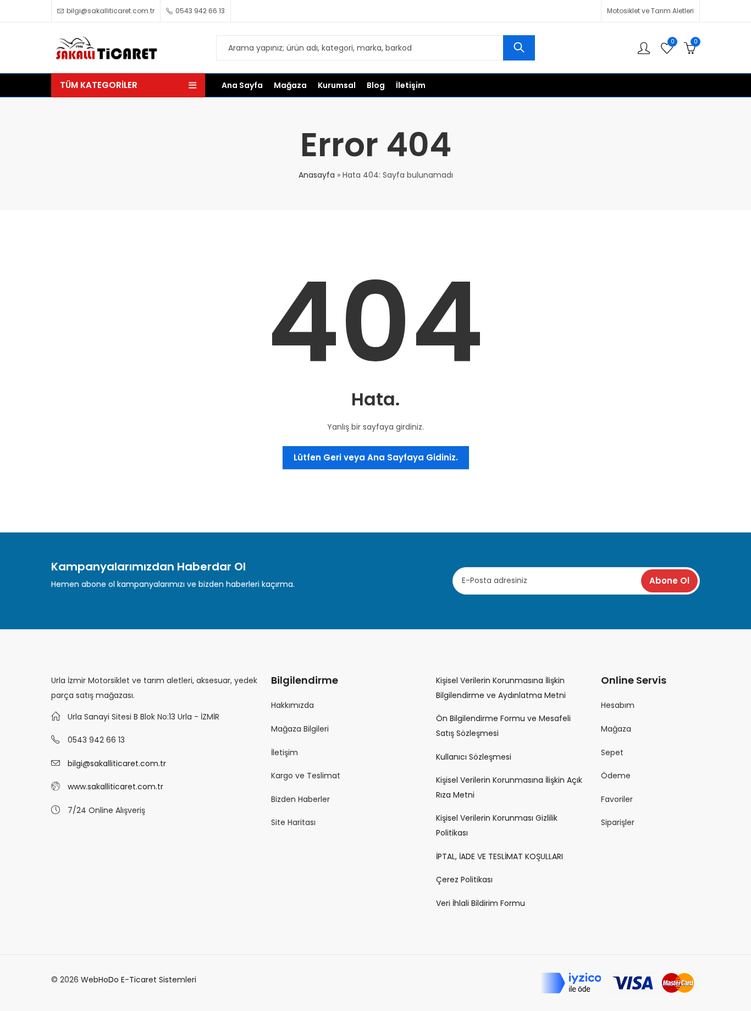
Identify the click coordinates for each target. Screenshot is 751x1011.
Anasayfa (317, 174)
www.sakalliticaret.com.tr (115, 786)
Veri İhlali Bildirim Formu (480, 903)
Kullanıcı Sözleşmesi (473, 756)
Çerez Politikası (464, 879)
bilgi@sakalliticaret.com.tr (117, 763)
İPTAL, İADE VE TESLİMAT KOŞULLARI (499, 856)
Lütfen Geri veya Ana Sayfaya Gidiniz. (376, 457)
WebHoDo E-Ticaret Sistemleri (138, 979)
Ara (519, 48)
